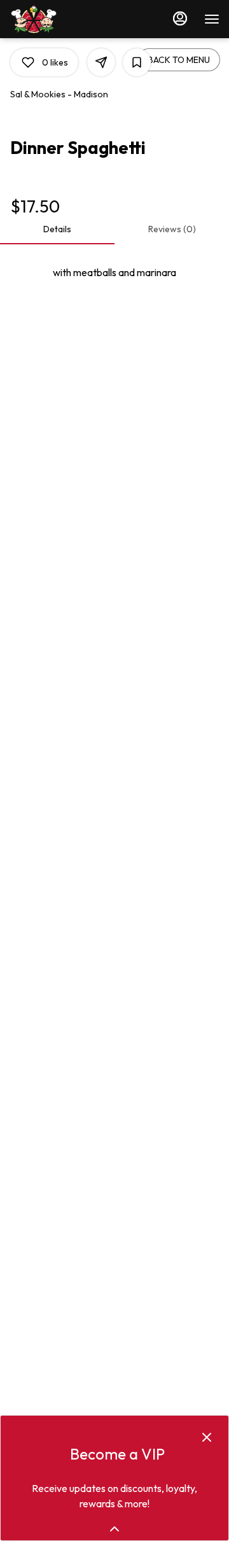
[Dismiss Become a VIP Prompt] (206, 1437)
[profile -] (180, 18)
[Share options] (101, 62)
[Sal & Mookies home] (67, 19)
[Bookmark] (137, 62)
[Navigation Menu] (212, 19)
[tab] (57, 229)
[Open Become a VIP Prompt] (114, 1529)
